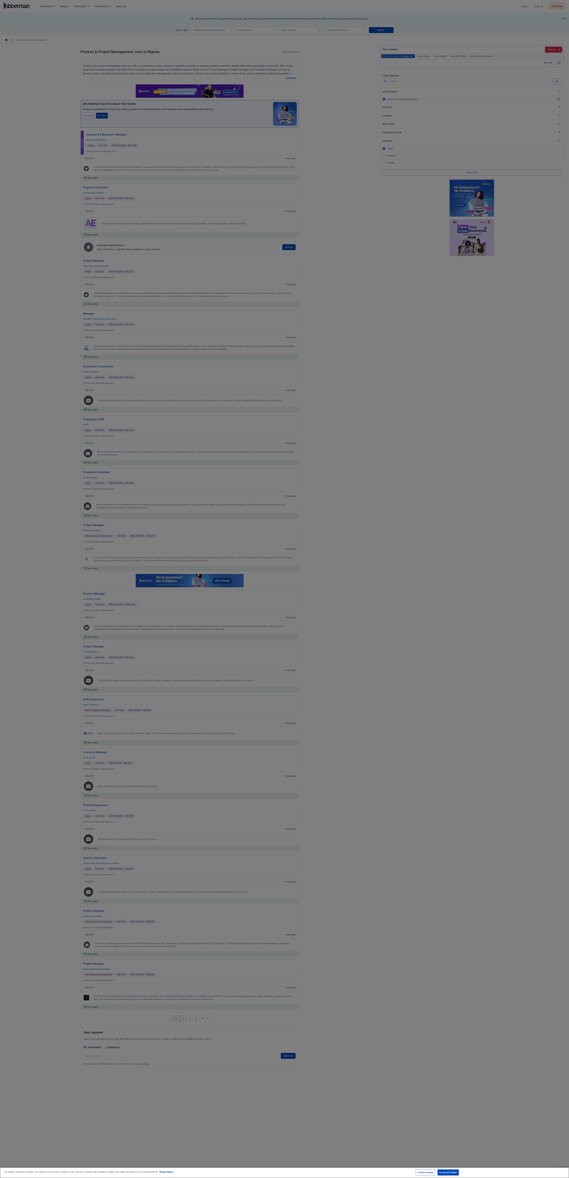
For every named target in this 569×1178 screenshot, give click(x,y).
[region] (284, 1172)
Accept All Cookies (448, 1172)
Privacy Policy (166, 1172)
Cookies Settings (425, 1172)
